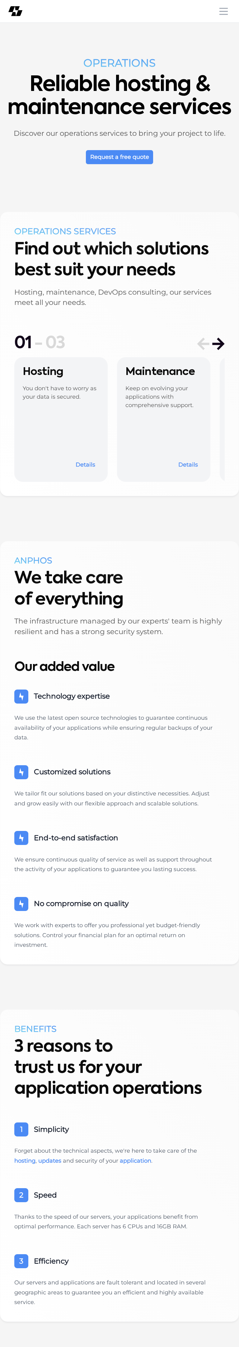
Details (85, 464)
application (135, 1160)
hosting (24, 1160)
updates (49, 1160)
